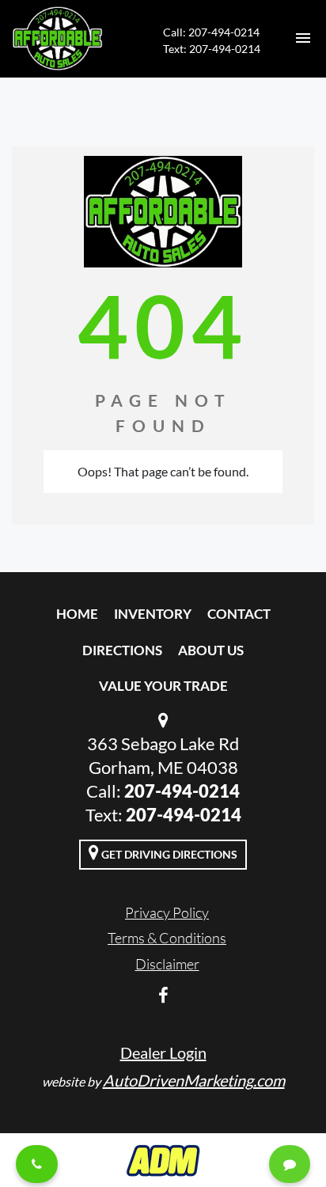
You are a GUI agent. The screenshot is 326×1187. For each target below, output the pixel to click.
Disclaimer (167, 964)
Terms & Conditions (167, 937)
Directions (122, 650)
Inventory (152, 613)
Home (77, 613)
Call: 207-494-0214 (211, 32)
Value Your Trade (163, 685)
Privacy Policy (167, 912)
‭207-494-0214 (183, 814)
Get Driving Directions (168, 854)
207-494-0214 (182, 791)
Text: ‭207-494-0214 (211, 48)
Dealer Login (163, 1052)
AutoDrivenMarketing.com (194, 1080)
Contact (239, 613)
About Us (211, 650)
